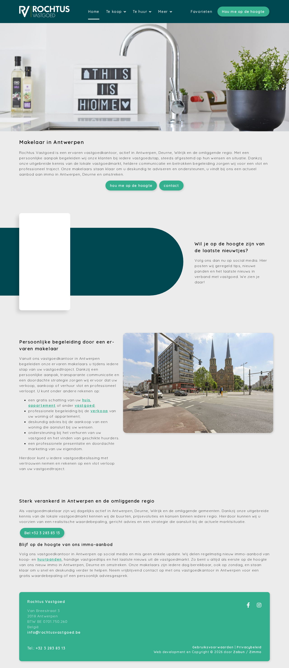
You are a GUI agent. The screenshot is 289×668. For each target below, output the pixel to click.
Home (93, 11)
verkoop (99, 411)
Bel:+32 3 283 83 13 (42, 533)
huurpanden (49, 559)
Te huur (141, 11)
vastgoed (85, 405)
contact (171, 185)
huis (86, 400)
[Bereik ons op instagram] (259, 606)
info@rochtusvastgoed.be (54, 632)
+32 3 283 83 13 (50, 648)
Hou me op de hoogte (243, 11)
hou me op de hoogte (131, 185)
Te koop (114, 11)
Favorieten (201, 11)
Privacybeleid (249, 647)
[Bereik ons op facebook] (248, 606)
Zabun (239, 652)
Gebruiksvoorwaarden (213, 647)
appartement (42, 405)
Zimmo (255, 652)
